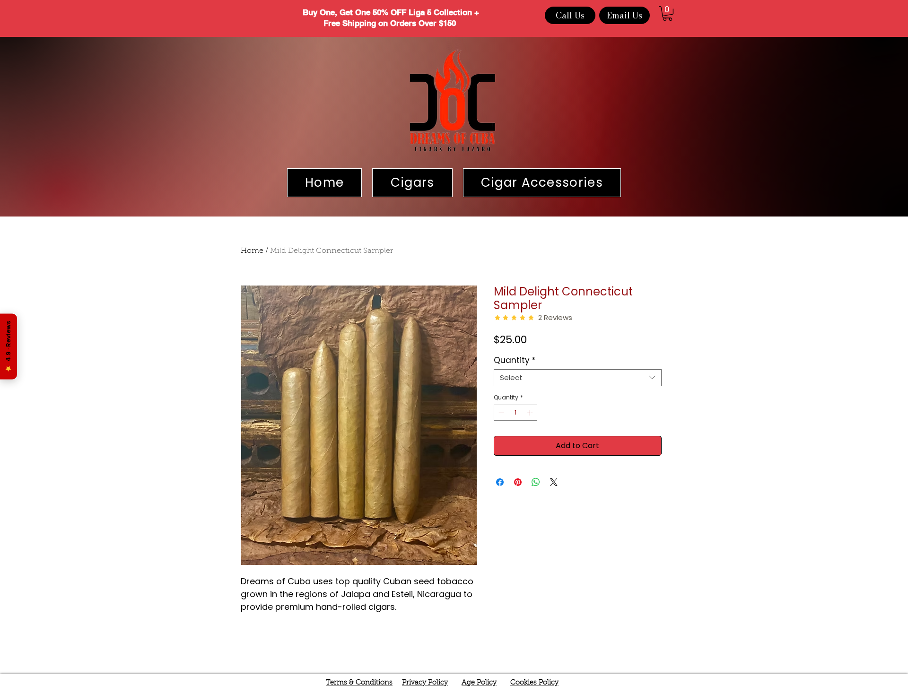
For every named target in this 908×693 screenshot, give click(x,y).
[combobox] (578, 377)
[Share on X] (553, 482)
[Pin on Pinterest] (518, 482)
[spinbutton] (515, 412)
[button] (667, 13)
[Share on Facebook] (500, 482)
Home (252, 251)
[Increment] (530, 412)
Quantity (514, 360)
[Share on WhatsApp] (535, 482)
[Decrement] (500, 412)
